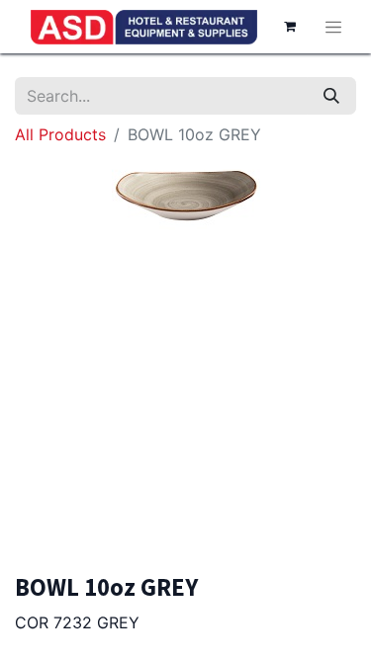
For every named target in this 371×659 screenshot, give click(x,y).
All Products (60, 134)
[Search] (331, 96)
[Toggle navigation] (333, 26)
